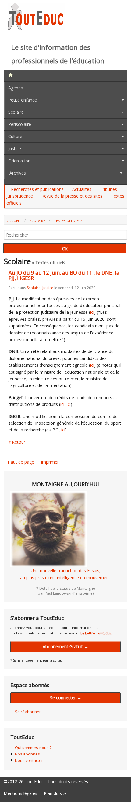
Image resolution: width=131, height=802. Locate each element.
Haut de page (21, 462)
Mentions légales (20, 793)
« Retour (17, 442)
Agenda (15, 88)
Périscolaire (19, 124)
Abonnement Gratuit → (65, 646)
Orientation (19, 161)
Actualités (81, 189)
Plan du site (55, 793)
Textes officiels (68, 220)
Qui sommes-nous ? (33, 747)
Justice (14, 148)
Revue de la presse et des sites (71, 196)
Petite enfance (22, 100)
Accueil (14, 220)
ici (92, 312)
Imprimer (50, 462)
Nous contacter (29, 760)
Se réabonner (28, 711)
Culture (15, 136)
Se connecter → (65, 697)
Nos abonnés (27, 754)
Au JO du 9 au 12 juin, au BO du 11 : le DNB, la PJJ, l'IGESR (64, 275)
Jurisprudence (19, 196)
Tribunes (108, 189)
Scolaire (16, 112)
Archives (17, 173)
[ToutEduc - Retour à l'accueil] (37, 29)
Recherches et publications (37, 189)
